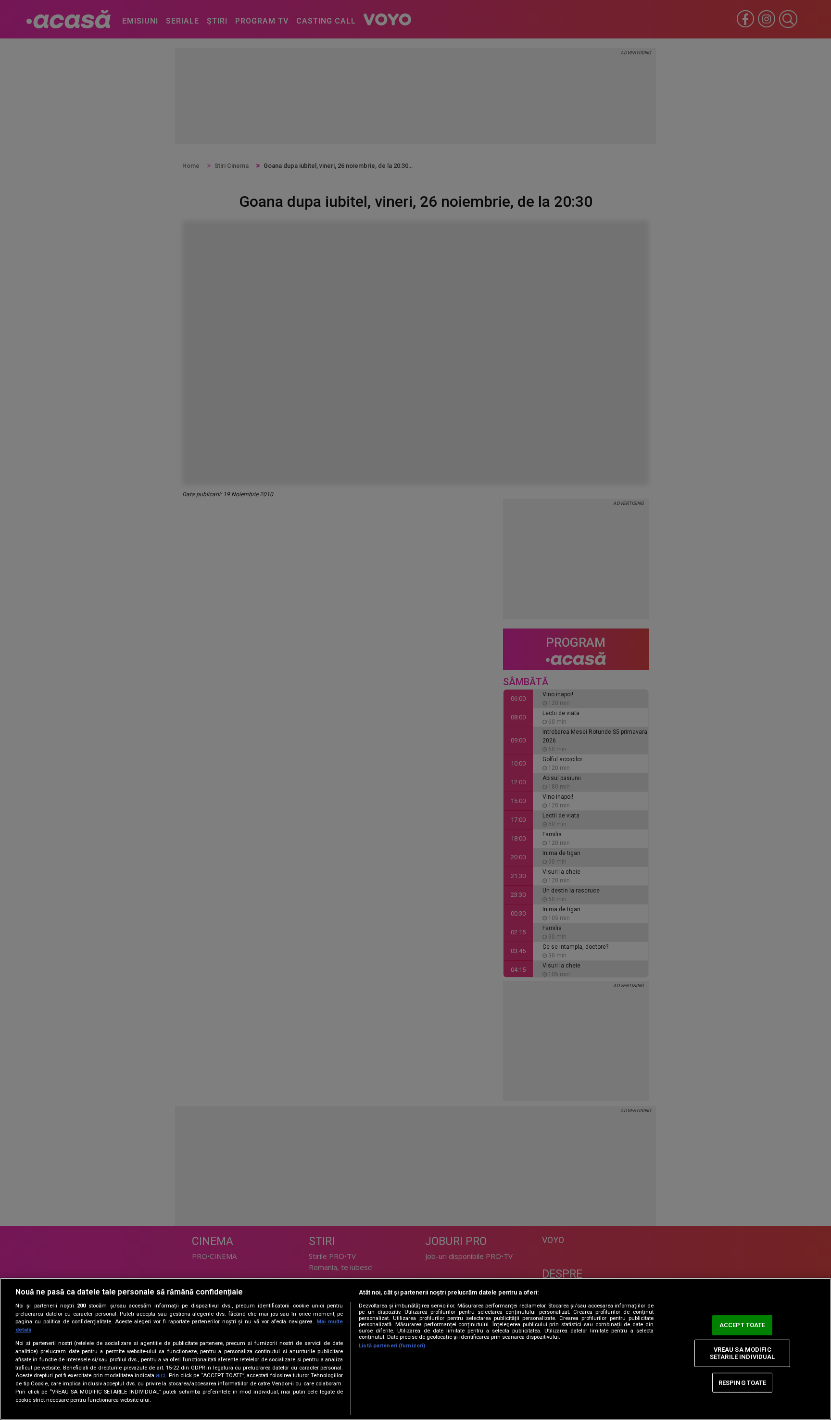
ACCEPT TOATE (742, 1325)
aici (160, 1375)
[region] (415, 1349)
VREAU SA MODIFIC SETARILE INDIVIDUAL (742, 1353)
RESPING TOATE (742, 1382)
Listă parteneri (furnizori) (392, 1346)
